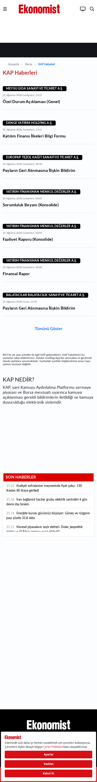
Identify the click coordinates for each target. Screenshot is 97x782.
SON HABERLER (21, 477)
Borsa (28, 64)
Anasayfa (13, 64)
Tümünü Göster (48, 329)
